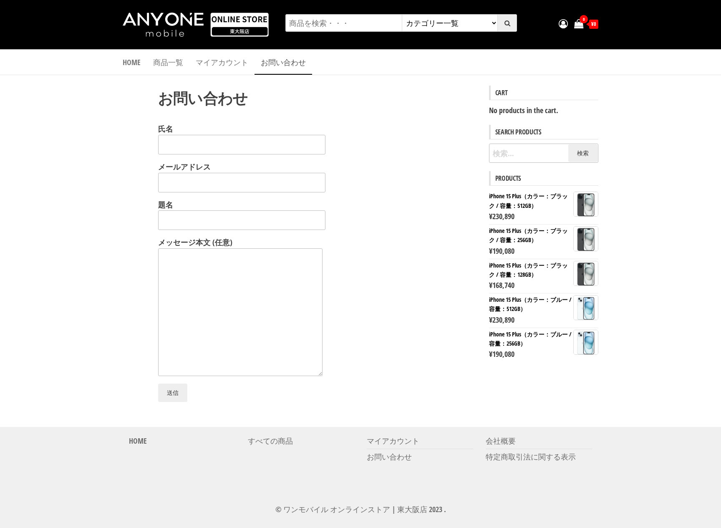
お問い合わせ (283, 62)
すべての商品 (270, 441)
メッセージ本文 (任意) (195, 242)
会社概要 (501, 441)
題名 (165, 205)
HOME (138, 441)
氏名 (165, 129)
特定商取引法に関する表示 (531, 457)
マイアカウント (222, 62)
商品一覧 (168, 62)
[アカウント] (563, 23)
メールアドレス (184, 167)
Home (132, 62)
